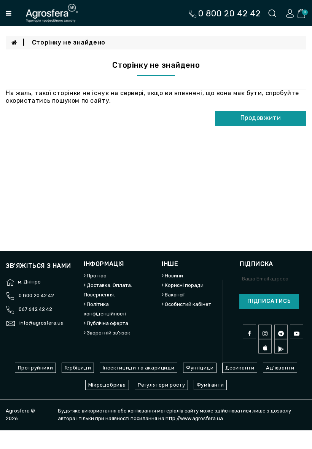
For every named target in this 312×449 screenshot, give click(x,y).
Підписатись (269, 301)
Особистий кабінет (188, 304)
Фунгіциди (199, 368)
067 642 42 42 (35, 309)
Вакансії (175, 295)
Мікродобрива (107, 385)
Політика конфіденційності (105, 309)
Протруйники (35, 368)
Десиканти (239, 368)
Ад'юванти (280, 368)
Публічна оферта (107, 323)
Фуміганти (210, 385)
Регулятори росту (161, 385)
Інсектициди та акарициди (138, 368)
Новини (174, 276)
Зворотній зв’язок (108, 333)
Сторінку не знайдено (68, 42)
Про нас (96, 276)
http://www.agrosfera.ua (194, 418)
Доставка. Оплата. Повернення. (108, 290)
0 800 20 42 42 (36, 295)
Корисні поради (184, 285)
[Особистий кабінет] (289, 13)
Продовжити (260, 117)
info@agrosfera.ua (41, 323)
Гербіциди (78, 368)
